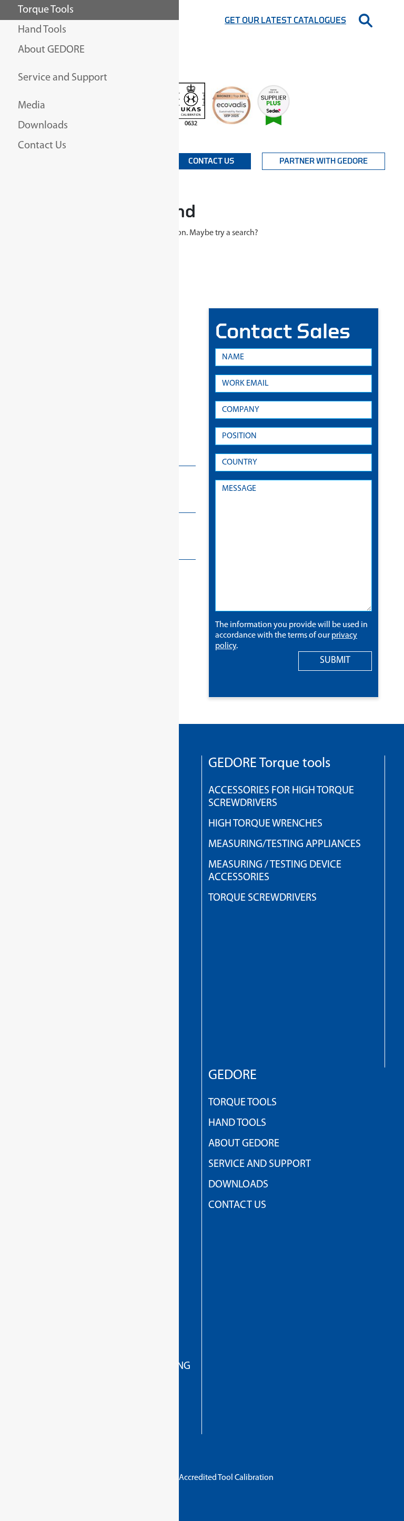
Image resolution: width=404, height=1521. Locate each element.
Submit (335, 661)
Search (365, 20)
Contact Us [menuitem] (42, 145)
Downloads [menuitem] (43, 125)
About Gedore (243, 1144)
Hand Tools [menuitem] (42, 30)
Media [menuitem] (31, 105)
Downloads (238, 1185)
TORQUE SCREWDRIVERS (262, 898)
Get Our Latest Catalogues (285, 20)
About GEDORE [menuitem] (51, 50)
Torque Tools (242, 1102)
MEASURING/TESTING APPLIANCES (284, 844)
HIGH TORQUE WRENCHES (265, 824)
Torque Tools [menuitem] (46, 10)
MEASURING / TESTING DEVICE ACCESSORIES (274, 871)
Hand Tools (237, 1123)
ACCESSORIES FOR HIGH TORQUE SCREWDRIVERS (281, 797)
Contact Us (211, 161)
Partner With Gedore (323, 161)
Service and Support (259, 1164)
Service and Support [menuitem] (62, 78)
